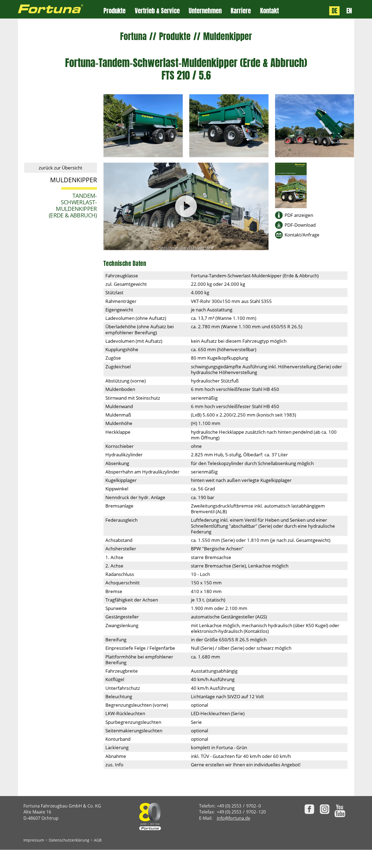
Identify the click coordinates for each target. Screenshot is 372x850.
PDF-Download (300, 225)
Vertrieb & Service (157, 11)
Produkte (114, 11)
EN (349, 10)
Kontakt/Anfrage (302, 235)
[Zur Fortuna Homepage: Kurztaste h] (61, 9)
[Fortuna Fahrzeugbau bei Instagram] (324, 809)
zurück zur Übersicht (60, 168)
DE (334, 10)
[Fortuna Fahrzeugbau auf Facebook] (309, 809)
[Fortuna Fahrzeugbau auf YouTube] (340, 811)
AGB (98, 840)
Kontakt (269, 11)
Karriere (241, 11)
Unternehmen (205, 11)
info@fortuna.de (233, 818)
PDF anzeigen (299, 215)
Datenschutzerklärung (69, 840)
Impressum (33, 840)
